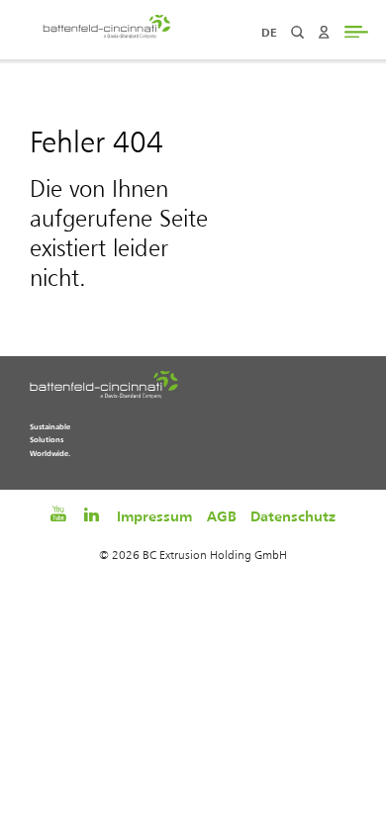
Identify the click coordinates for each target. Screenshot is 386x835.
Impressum (154, 516)
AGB (222, 516)
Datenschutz (293, 516)
